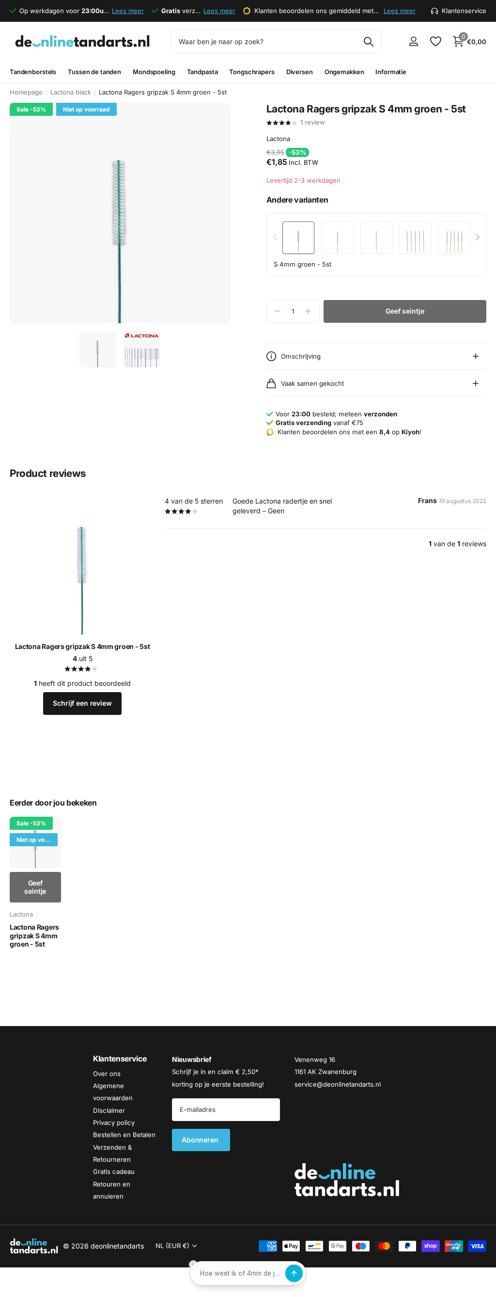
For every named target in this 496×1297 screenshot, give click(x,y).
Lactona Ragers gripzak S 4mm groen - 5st (82, 646)
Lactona (278, 138)
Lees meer (128, 11)
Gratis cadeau (114, 1171)
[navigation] (97, 349)
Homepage (26, 92)
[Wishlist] (435, 41)
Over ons (107, 1073)
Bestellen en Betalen (124, 1135)
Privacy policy (114, 1122)
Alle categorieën (33, 72)
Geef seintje (405, 311)
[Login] (413, 41)
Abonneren (201, 1140)
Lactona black (70, 92)
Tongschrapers (251, 72)
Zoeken (368, 42)
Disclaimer (109, 1110)
